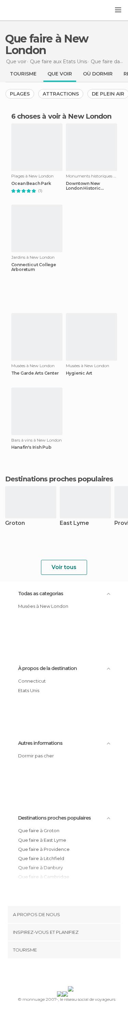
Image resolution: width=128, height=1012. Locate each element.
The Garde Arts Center (35, 373)
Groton (15, 523)
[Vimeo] (71, 973)
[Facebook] (53, 973)
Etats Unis (28, 690)
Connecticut (32, 681)
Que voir (59, 74)
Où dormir (98, 74)
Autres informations (40, 743)
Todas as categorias (40, 593)
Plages (20, 94)
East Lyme (74, 523)
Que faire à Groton (38, 830)
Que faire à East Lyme (42, 840)
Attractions (61, 94)
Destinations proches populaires (59, 479)
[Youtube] (80, 973)
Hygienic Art (79, 373)
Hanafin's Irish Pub (31, 447)
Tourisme (23, 74)
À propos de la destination (47, 668)
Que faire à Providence (44, 849)
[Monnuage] (23, 10)
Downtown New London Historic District (83, 186)
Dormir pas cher (36, 755)
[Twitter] (62, 973)
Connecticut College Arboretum (33, 267)
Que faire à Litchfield (41, 858)
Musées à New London (43, 606)
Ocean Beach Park (31, 183)
